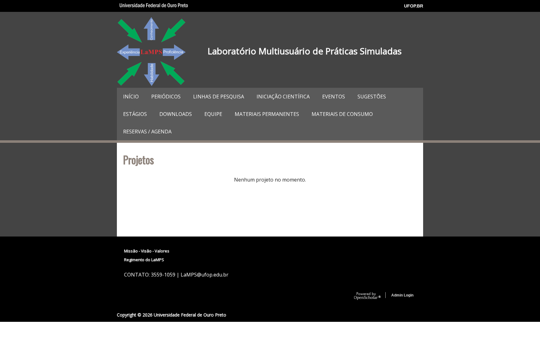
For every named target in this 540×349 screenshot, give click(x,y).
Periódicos (166, 96)
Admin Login (402, 295)
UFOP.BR (413, 5)
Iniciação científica (283, 96)
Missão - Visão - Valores (146, 251)
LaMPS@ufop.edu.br (204, 274)
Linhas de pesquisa (218, 96)
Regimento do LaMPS (144, 259)
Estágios (135, 114)
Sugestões (372, 96)
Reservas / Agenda (147, 131)
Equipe (213, 114)
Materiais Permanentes (267, 114)
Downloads (175, 114)
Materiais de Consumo (342, 114)
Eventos (333, 96)
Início (131, 96)
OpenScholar (367, 296)
